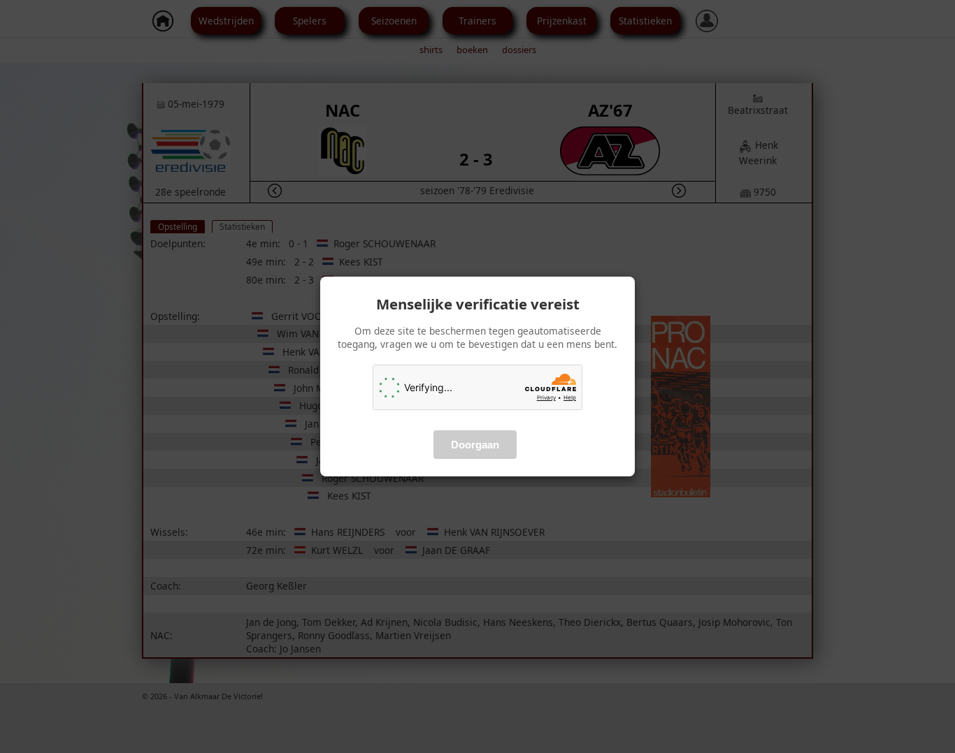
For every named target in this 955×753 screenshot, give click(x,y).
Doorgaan (475, 445)
